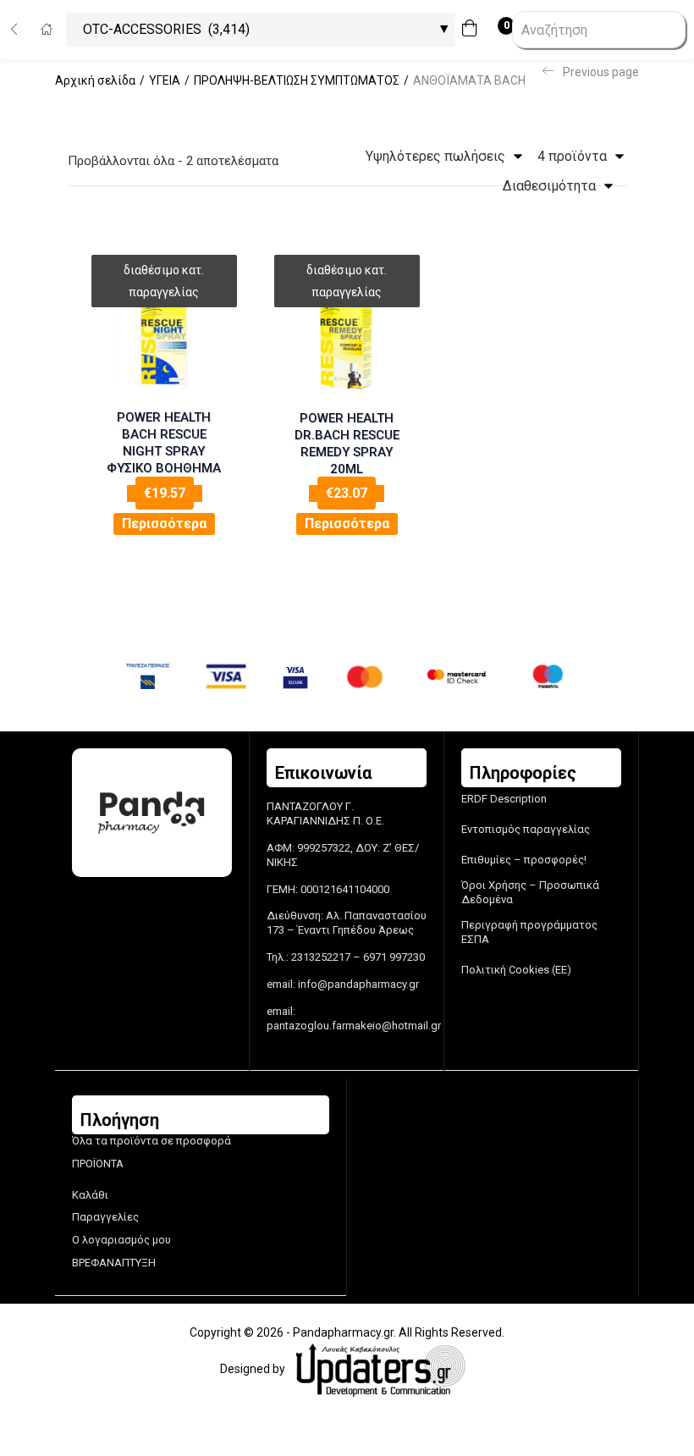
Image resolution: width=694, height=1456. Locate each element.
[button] (474, 30)
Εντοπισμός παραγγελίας (525, 829)
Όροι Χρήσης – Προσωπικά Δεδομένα (530, 892)
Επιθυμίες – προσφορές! (524, 859)
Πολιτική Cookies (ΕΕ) (516, 969)
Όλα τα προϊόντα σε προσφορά (151, 1140)
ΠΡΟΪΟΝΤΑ (98, 1163)
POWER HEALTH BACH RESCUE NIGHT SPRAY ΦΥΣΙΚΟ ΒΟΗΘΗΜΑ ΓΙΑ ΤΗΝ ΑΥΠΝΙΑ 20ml (164, 444)
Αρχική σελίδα (95, 80)
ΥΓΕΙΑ (164, 80)
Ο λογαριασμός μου (121, 1239)
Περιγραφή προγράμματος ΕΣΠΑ (529, 932)
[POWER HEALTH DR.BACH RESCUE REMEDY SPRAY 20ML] (347, 338)
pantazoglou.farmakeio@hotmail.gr (354, 1025)
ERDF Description (504, 798)
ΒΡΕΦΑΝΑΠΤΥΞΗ (114, 1262)
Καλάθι (90, 1195)
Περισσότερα (164, 524)
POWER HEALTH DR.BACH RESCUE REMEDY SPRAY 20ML (347, 444)
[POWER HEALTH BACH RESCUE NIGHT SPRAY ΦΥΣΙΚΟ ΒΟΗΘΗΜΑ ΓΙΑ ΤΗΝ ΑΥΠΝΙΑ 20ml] (164, 338)
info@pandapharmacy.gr (358, 984)
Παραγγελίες (105, 1217)
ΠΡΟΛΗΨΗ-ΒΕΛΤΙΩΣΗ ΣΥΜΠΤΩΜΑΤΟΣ (296, 80)
